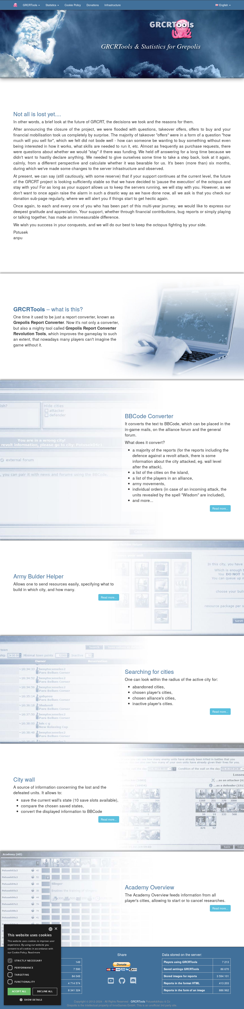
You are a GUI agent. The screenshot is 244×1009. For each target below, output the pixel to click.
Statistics (51, 5)
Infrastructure (112, 5)
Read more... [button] (220, 508)
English (223, 5)
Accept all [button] (19, 991)
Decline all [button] (45, 991)
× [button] (55, 928)
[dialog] (32, 964)
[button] (32, 999)
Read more (34, 952)
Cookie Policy (73, 5)
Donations (93, 5)
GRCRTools (30, 5)
